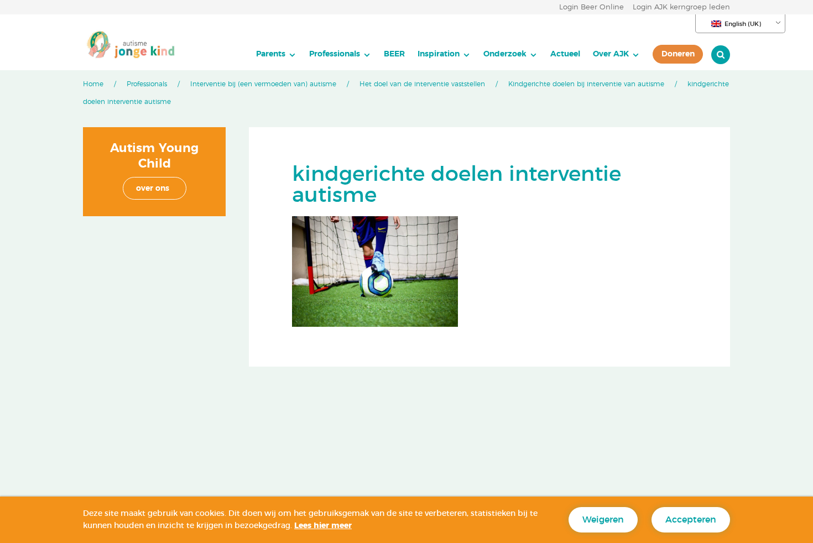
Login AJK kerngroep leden (681, 7)
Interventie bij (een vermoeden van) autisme (263, 84)
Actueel (565, 54)
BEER (394, 54)
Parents (270, 54)
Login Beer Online (591, 7)
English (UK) (743, 24)
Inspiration (439, 54)
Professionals (334, 54)
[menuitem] (276, 54)
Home (93, 84)
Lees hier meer (323, 526)
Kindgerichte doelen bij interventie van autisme (586, 84)
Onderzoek (505, 54)
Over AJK (611, 54)
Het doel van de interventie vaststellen (422, 84)
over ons (152, 188)
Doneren (678, 54)
